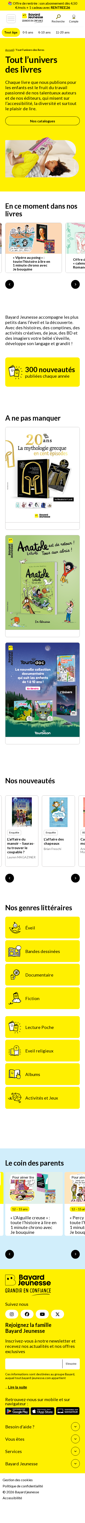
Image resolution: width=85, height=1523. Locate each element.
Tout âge (10, 32)
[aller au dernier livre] (9, 878)
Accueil (9, 50)
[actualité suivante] (75, 284)
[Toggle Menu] (11, 18)
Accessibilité (12, 1498)
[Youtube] (42, 1314)
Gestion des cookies (18, 1480)
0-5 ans (28, 32)
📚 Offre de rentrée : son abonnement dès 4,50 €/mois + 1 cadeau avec (42, 5)
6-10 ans (44, 32)
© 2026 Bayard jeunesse (21, 1492)
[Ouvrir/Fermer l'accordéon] (75, 1426)
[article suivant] (75, 1254)
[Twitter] (57, 1314)
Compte (73, 21)
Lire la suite (17, 1387)
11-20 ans (63, 32)
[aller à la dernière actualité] (9, 284)
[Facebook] (27, 1314)
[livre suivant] (75, 878)
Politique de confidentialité (23, 1486)
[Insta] (11, 1314)
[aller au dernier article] (9, 1254)
